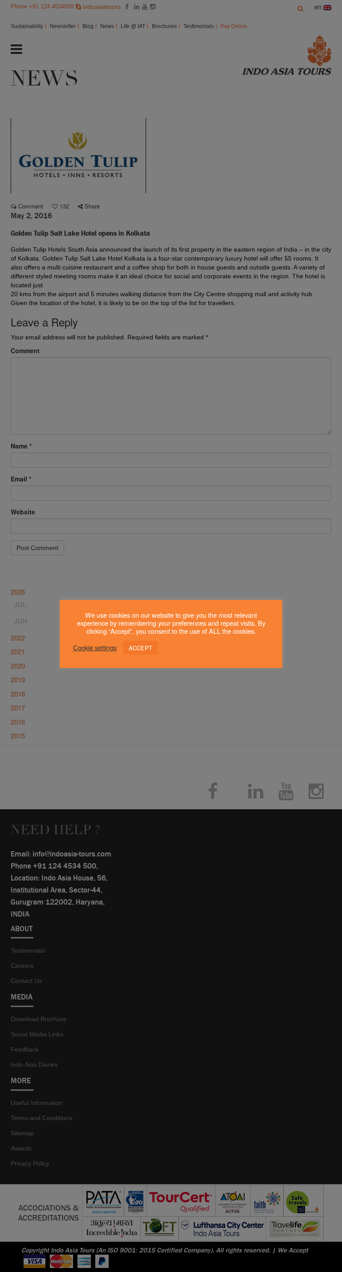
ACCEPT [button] (140, 648)
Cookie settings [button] (95, 648)
